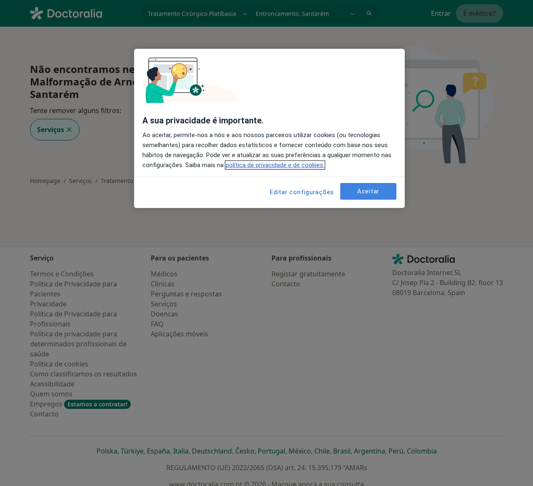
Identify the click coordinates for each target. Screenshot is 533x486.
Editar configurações (302, 192)
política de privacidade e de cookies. (275, 165)
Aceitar (368, 191)
